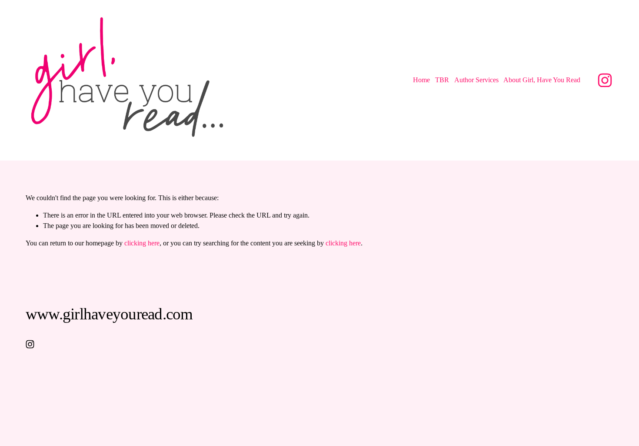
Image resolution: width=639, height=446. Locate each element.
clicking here (142, 243)
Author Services (476, 80)
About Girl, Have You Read (541, 80)
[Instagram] (604, 80)
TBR (442, 80)
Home (421, 80)
